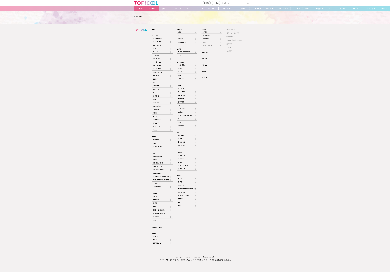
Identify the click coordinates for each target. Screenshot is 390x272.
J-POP (295, 8)
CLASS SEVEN (157, 146)
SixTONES (156, 55)
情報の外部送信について (234, 40)
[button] (129, 8)
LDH (199, 8)
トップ (139, 8)
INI (179, 35)
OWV (179, 105)
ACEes (155, 116)
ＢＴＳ (180, 182)
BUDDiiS (156, 217)
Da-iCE (180, 112)
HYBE (330, 8)
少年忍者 (156, 96)
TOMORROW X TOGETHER (187, 189)
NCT (204, 42)
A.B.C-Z (155, 93)
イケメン (204, 65)
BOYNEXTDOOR (183, 195)
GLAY (179, 75)
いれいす (181, 162)
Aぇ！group (157, 65)
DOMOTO (156, 79)
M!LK (154, 207)
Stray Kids (206, 35)
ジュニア (156, 123)
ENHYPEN (181, 185)
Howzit (155, 130)
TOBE (188, 8)
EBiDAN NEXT (228, 8)
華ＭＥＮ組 (181, 142)
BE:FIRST (156, 236)
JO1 (179, 32)
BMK (179, 119)
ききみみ (370, 8)
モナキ (180, 139)
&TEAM (180, 199)
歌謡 (307, 8)
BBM (179, 122)
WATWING (181, 95)
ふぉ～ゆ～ (156, 89)
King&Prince (157, 38)
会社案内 (229, 51)
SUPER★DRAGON (159, 213)
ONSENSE (356, 8)
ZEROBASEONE (183, 42)
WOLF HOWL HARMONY (161, 176)
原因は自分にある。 (159, 210)
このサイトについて (232, 33)
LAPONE (256, 8)
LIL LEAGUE (157, 173)
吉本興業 (181, 102)
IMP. (154, 143)
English (216, 3)
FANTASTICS (157, 166)
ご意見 (228, 47)
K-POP (342, 8)
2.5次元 (318, 8)
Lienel (155, 196)
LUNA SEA (181, 79)
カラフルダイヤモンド (185, 115)
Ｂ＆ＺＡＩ (156, 126)
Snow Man (156, 52)
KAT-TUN (156, 86)
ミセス (180, 68)
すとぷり (181, 159)
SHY (179, 55)
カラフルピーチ (183, 165)
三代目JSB (156, 183)
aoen (179, 206)
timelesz (156, 76)
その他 (204, 71)
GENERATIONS (158, 163)
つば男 (268, 8)
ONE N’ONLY (157, 200)
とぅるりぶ (181, 155)
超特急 (155, 203)
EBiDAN (211, 8)
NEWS (155, 113)
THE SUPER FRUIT (184, 52)
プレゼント (152, 8)
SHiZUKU (181, 135)
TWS (179, 202)
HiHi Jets (156, 103)
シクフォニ (181, 169)
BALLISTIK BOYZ (158, 170)
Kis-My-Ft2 (157, 69)
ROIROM (181, 88)
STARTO (176, 8)
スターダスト (182, 109)
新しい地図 (181, 92)
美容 (164, 8)
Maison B (181, 126)
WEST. (155, 48)
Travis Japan (157, 62)
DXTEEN (180, 39)
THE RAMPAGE (158, 187)
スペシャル (282, 8)
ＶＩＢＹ (181, 179)
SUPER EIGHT (157, 42)
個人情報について (232, 37)
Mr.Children (182, 65)
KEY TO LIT (157, 120)
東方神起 (206, 39)
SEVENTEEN (182, 192)
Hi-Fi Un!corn (207, 46)
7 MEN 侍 (156, 110)
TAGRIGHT (181, 98)
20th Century (157, 45)
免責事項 (229, 44)
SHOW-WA (181, 145)
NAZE (205, 32)
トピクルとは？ (231, 29)
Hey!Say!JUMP (158, 72)
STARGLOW (157, 243)
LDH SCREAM (157, 156)
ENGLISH (205, 78)
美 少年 (155, 99)
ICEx (154, 220)
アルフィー (181, 72)
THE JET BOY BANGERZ (161, 180)
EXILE (155, 160)
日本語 (206, 3)
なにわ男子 (156, 59)
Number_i (156, 140)
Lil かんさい (157, 106)
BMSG (243, 8)
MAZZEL (156, 240)
